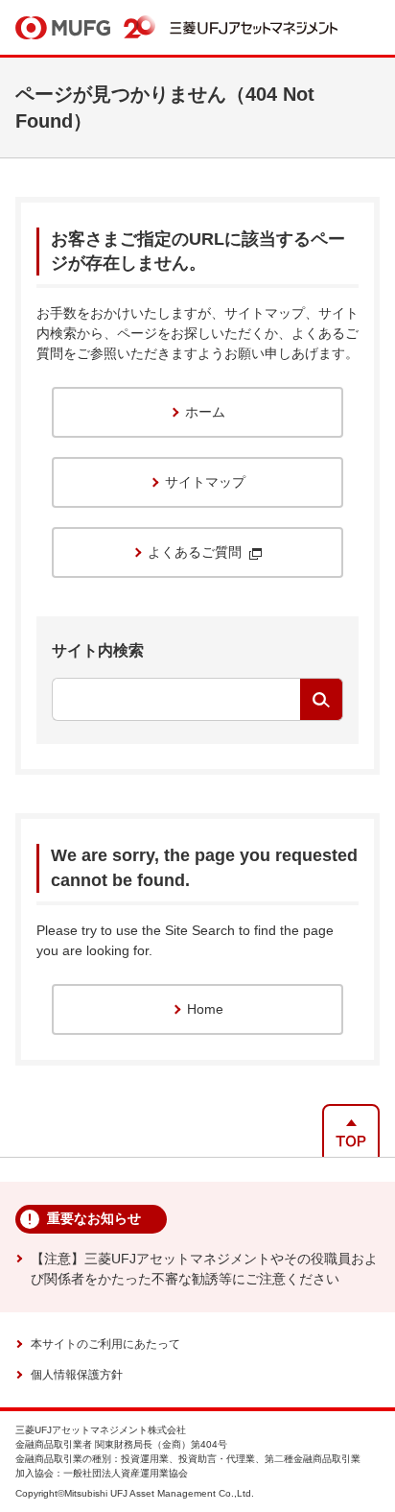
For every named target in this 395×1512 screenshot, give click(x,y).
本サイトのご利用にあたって (105, 1344)
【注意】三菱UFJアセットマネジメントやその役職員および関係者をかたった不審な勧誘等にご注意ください (204, 1268)
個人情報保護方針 (77, 1374)
